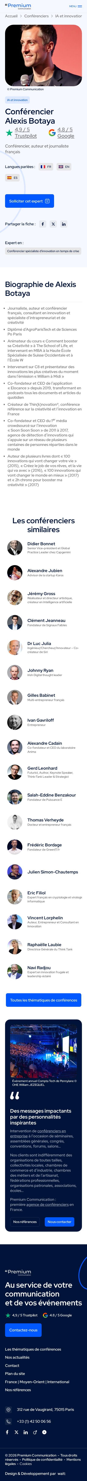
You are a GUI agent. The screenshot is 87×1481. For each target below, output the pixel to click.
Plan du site (15, 1373)
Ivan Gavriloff (40, 720)
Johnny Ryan (40, 670)
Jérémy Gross (41, 593)
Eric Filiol (36, 893)
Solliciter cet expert (26, 201)
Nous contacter (59, 1222)
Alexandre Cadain (44, 743)
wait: (62, 1473)
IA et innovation (69, 16)
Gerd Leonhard (42, 768)
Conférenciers (36, 16)
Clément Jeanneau (46, 620)
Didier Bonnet (41, 543)
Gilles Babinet (41, 695)
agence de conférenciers (47, 1204)
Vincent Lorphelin (45, 918)
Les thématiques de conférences (33, 1349)
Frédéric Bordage (44, 845)
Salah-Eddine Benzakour (51, 795)
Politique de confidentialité (42, 1459)
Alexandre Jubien (44, 570)
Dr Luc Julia (39, 643)
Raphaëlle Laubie (44, 944)
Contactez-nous (23, 1330)
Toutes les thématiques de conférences (43, 1000)
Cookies (26, 1464)
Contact (12, 1365)
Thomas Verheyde (45, 820)
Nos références (25, 1222)
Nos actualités (17, 1357)
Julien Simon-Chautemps (52, 872)
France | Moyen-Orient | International (37, 1381)
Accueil (11, 16)
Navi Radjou (39, 967)
